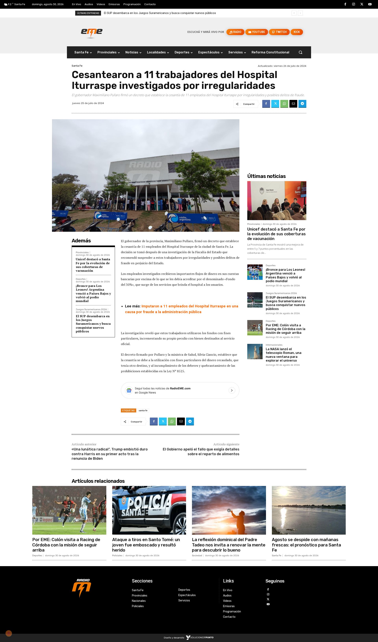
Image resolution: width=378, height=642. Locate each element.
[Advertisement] (276, 140)
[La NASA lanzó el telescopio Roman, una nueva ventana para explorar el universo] (255, 351)
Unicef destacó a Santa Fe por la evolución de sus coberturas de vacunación (93, 265)
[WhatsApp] (284, 104)
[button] (300, 52)
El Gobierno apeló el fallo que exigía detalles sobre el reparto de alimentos (201, 451)
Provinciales (82, 252)
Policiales (117, 556)
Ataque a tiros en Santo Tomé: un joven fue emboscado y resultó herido (146, 545)
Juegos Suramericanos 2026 (91, 309)
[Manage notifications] (9, 633)
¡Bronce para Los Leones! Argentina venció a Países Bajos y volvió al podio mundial (93, 293)
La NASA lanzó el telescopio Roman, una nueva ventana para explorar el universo (283, 354)
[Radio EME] (92, 32)
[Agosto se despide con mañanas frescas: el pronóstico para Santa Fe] (309, 510)
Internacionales (274, 345)
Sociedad (197, 556)
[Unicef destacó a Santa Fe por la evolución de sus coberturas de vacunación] (276, 200)
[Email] (293, 104)
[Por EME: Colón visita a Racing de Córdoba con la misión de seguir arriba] (255, 327)
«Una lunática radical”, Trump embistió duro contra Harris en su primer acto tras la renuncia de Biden (110, 454)
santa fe (143, 410)
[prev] (294, 13)
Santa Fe (77, 65)
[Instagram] (353, 4)
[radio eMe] (99, 588)
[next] (300, 13)
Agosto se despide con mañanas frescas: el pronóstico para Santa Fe (306, 545)
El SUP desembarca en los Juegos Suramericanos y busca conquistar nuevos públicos (93, 323)
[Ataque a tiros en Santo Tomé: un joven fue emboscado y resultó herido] (149, 510)
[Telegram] (302, 104)
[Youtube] (370, 4)
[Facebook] (345, 4)
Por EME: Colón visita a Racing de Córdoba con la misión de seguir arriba (154, 13)
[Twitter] (362, 4)
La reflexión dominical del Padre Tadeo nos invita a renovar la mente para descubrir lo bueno (228, 545)
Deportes (80, 279)
